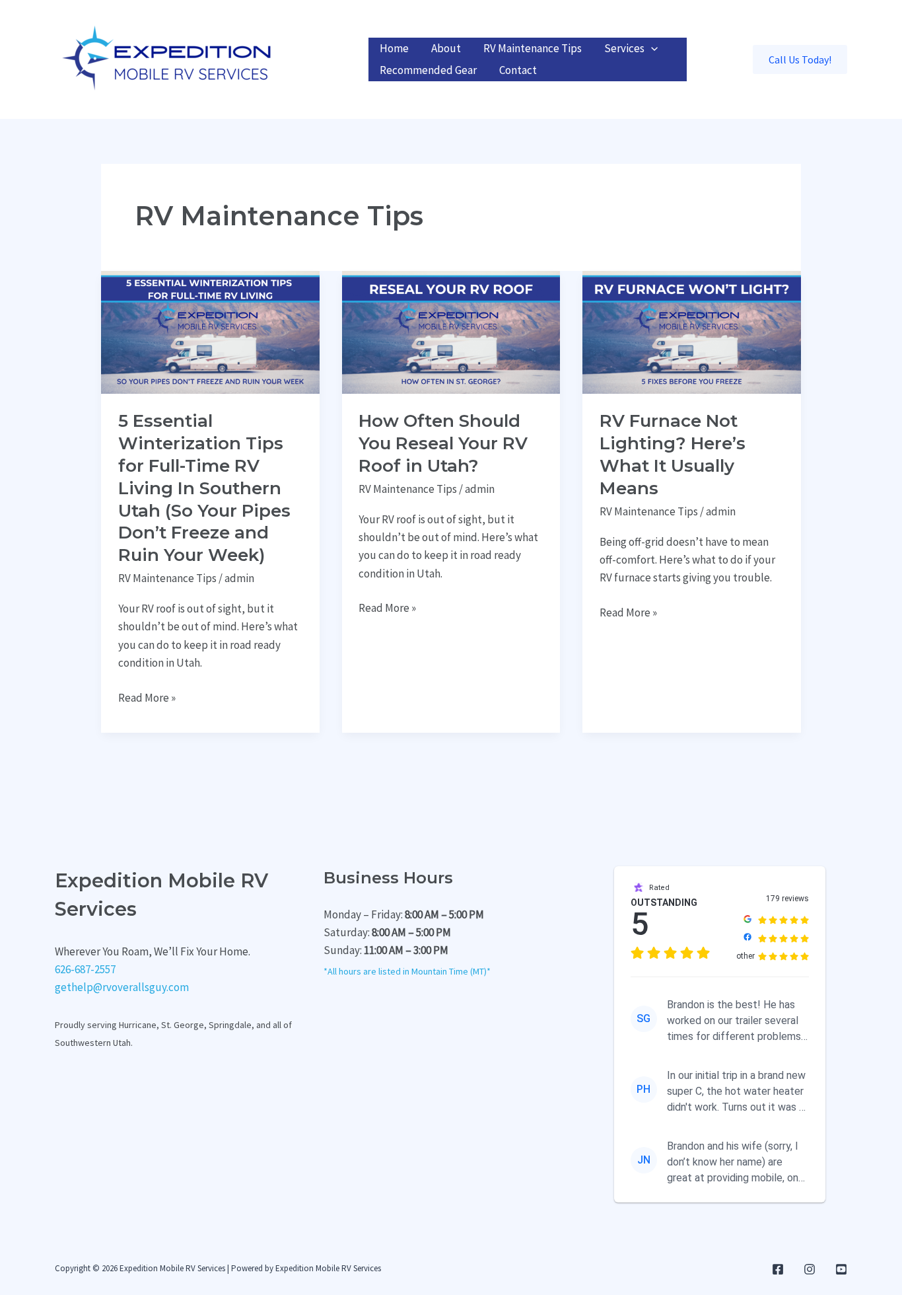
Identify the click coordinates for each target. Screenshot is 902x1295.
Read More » (147, 698)
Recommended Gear (428, 70)
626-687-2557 (85, 969)
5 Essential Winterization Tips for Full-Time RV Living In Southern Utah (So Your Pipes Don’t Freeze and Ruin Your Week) (204, 488)
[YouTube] (841, 1269)
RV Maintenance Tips (532, 48)
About (446, 48)
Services (624, 48)
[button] (651, 48)
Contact (518, 70)
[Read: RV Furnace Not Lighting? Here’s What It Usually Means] (691, 331)
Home (394, 48)
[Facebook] (778, 1269)
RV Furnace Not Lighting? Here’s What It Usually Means (673, 454)
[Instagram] (809, 1269)
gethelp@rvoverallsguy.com (122, 987)
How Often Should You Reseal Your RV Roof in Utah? (443, 443)
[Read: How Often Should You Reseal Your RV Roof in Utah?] (451, 331)
